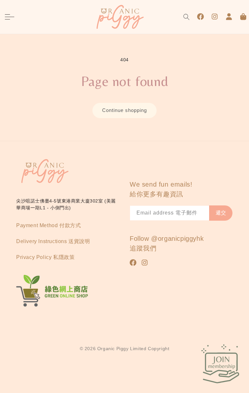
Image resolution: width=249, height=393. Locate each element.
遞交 (221, 212)
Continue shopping (124, 110)
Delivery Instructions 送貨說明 (53, 241)
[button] (10, 17)
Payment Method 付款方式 (48, 225)
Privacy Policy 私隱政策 (45, 257)
